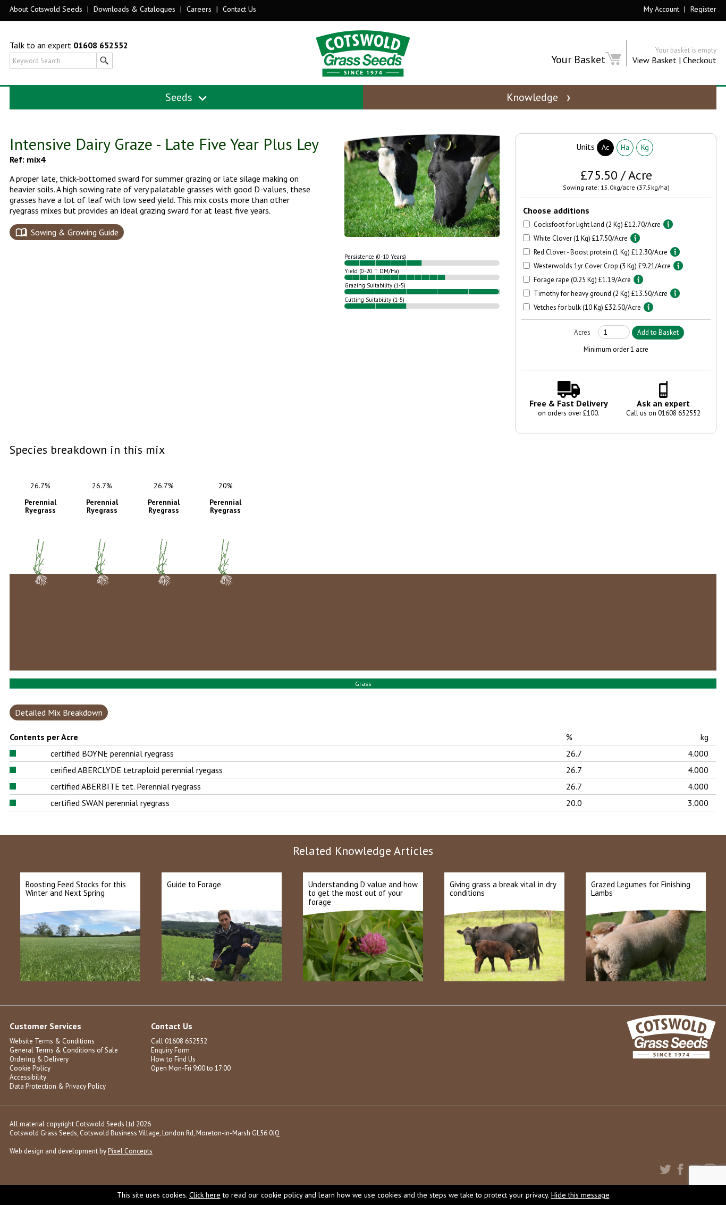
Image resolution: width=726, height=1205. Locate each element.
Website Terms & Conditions (52, 1041)
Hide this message (580, 1195)
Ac (605, 147)
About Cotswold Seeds (46, 9)
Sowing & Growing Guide (75, 232)
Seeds (180, 97)
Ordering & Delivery (39, 1059)
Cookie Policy (30, 1068)
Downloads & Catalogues (134, 9)
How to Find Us (173, 1059)
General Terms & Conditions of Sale (64, 1050)
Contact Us (239, 9)
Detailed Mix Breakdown (59, 712)
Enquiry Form (170, 1050)
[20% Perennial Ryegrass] (227, 608)
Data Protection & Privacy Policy (58, 1086)
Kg (645, 147)
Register (703, 9)
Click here (205, 1195)
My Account (661, 9)
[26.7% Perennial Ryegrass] (42, 608)
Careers (199, 9)
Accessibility (28, 1077)
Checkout (699, 60)
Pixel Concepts (130, 1151)
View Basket (654, 60)
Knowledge (533, 97)
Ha (625, 147)
